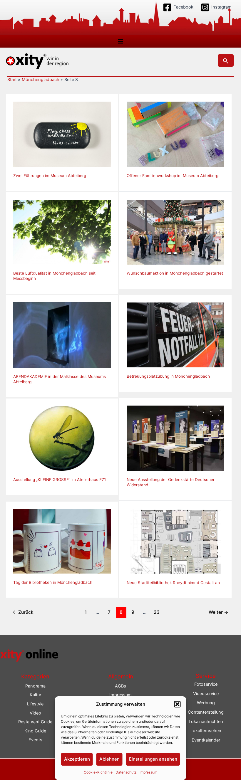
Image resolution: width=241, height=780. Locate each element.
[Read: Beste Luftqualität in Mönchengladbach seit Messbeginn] (62, 231)
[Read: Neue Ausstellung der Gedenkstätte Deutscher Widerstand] (175, 438)
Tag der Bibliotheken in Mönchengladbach (52, 582)
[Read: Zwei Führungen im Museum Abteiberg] (62, 134)
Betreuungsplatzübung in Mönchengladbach (168, 376)
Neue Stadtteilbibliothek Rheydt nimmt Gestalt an (173, 582)
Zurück (23, 612)
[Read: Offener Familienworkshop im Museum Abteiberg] (175, 134)
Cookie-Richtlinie (98, 772)
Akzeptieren (77, 759)
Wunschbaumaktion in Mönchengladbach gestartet (175, 273)
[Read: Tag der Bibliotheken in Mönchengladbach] (62, 541)
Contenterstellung (206, 712)
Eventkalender (206, 740)
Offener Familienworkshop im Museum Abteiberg (172, 175)
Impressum (148, 772)
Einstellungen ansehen (153, 759)
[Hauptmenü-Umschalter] (120, 41)
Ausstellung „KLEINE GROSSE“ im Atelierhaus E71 (59, 479)
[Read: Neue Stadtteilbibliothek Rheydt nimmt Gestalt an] (175, 541)
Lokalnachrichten (206, 721)
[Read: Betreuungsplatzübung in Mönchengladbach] (175, 334)
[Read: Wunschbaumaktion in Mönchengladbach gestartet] (175, 231)
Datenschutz (126, 772)
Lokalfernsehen (205, 730)
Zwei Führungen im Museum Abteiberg (49, 175)
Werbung (206, 702)
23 (157, 612)
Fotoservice (205, 684)
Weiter (218, 612)
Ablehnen (109, 759)
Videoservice (206, 693)
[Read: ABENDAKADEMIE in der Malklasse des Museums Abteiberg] (62, 334)
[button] (177, 704)
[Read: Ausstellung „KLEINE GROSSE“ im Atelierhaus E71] (62, 438)
